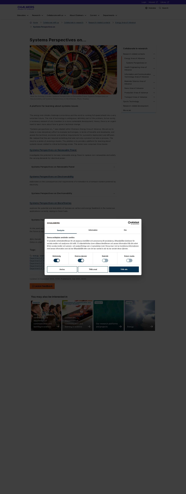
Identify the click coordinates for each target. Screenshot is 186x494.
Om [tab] (125, 230)
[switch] (81, 260)
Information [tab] (93, 230)
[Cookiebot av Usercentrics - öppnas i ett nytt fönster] (129, 223)
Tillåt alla (124, 269)
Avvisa (62, 269)
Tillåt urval (93, 269)
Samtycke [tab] (60, 230)
